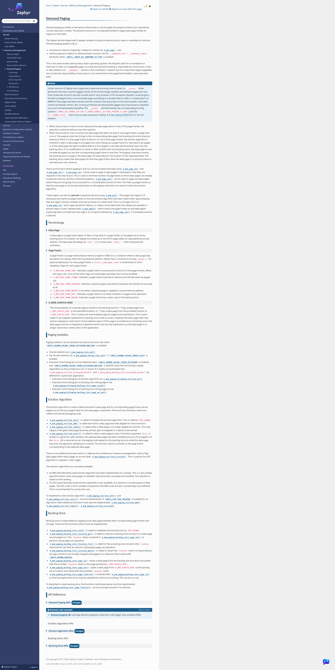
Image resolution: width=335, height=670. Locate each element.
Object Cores (10, 102)
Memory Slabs (12, 61)
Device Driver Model (14, 42)
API (4, 170)
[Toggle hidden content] (145, 610)
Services (6, 125)
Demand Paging (14, 69)
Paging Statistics (14, 76)
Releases (7, 160)
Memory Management (15, 50)
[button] (34, 21)
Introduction (8, 27)
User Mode (9, 46)
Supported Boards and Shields (16, 156)
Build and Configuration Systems (17, 129)
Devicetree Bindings (12, 178)
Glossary (7, 185)
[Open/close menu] (1, 35)
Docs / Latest (52, 5)
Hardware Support (11, 133)
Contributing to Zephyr (13, 137)
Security (6, 145)
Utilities (8, 110)
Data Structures (11, 94)
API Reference (14, 87)
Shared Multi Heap (14, 58)
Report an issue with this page (126, 9)
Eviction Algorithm (15, 80)
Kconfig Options (10, 174)
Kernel (6, 34)
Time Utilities (10, 106)
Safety (5, 149)
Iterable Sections (12, 114)
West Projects (9, 181)
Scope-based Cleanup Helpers (18, 121)
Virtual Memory (13, 91)
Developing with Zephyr (13, 30)
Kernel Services (11, 38)
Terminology (13, 73)
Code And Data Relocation (16, 118)
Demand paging (59, 614)
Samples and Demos (12, 152)
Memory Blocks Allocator (16, 65)
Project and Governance (13, 141)
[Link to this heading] (71, 19)
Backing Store (14, 83)
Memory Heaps (13, 54)
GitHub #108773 (123, 115)
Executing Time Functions (16, 98)
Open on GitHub (100, 9)
